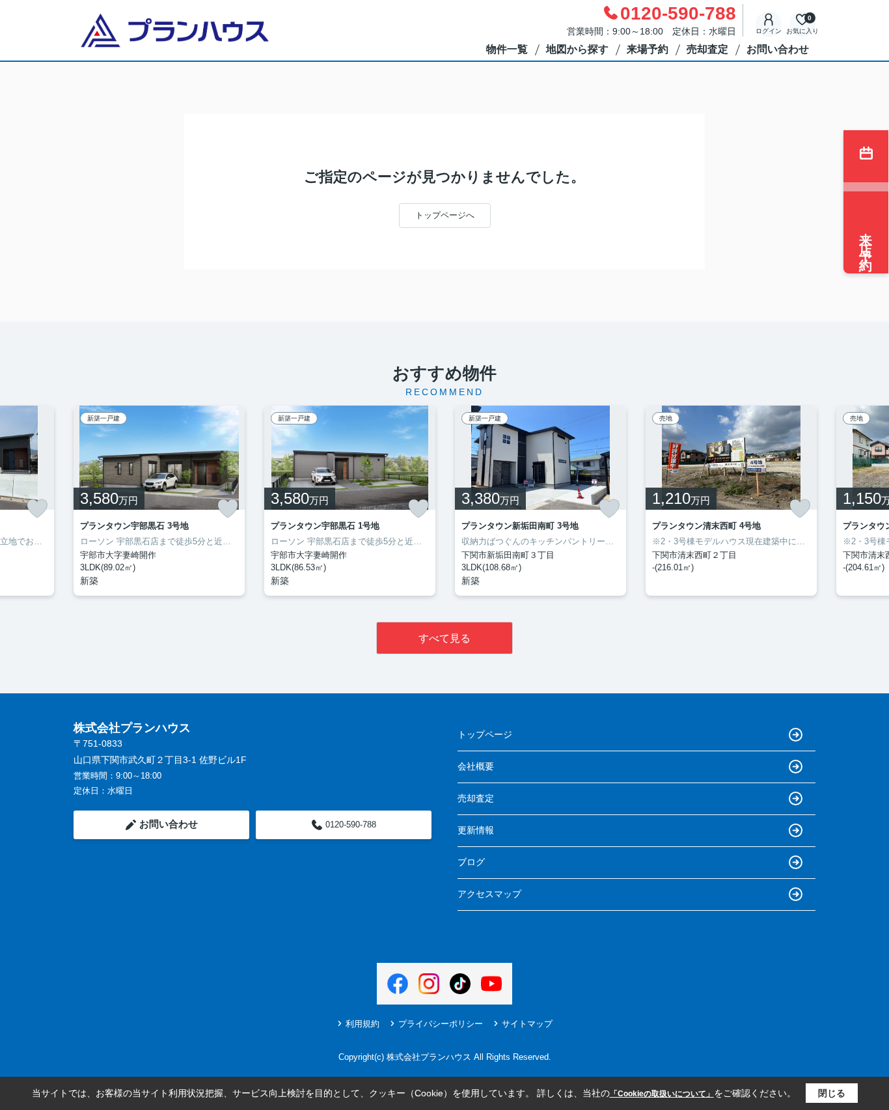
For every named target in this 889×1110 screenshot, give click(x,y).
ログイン (769, 31)
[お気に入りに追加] (37, 508)
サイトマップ (527, 1024)
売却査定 (707, 49)
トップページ (485, 734)
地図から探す (577, 49)
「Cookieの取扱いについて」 (662, 1093)
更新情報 (476, 830)
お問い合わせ (777, 49)
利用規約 (362, 1024)
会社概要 (476, 766)
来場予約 (647, 49)
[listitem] (159, 501)
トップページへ (444, 215)
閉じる (831, 1093)
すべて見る (444, 638)
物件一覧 (507, 49)
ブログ (471, 862)
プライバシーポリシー (440, 1024)
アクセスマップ (489, 894)
